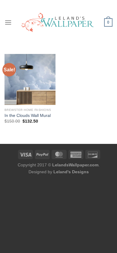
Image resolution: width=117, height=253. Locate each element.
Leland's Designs (71, 171)
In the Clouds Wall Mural (27, 115)
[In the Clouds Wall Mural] (30, 79)
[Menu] (8, 22)
